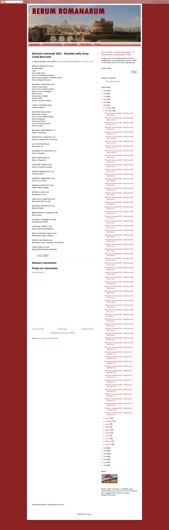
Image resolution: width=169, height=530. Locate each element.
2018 (105, 454)
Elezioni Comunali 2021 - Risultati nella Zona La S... (119, 147)
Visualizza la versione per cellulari (63, 333)
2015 (105, 462)
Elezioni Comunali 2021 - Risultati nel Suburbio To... (118, 371)
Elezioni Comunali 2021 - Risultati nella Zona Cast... (119, 165)
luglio (107, 427)
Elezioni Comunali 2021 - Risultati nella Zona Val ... (119, 343)
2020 (105, 448)
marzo (107, 439)
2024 (105, 97)
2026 (105, 91)
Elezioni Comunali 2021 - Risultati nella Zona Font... (119, 236)
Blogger (89, 514)
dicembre (108, 108)
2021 (105, 105)
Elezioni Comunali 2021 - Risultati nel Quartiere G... (118, 395)
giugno (108, 430)
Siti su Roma (85, 44)
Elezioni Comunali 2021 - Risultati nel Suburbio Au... (118, 357)
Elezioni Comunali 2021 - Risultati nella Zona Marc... (119, 334)
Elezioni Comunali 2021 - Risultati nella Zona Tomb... (119, 137)
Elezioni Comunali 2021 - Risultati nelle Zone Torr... (119, 222)
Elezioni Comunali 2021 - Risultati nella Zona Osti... (119, 184)
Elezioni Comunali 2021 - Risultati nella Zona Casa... (119, 161)
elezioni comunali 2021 (65, 61)
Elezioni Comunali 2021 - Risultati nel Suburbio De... (118, 348)
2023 (105, 99)
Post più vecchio (87, 329)
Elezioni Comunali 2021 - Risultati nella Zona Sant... (119, 156)
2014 (105, 465)
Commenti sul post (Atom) (48, 338)
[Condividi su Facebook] (45, 255)
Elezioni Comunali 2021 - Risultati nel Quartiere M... (118, 409)
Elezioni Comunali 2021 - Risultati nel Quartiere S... (118, 400)
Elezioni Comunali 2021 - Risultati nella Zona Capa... (119, 264)
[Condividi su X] (42, 255)
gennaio (108, 444)
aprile (107, 436)
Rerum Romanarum (113, 81)
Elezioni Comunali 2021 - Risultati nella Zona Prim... (119, 114)
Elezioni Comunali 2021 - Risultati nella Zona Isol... (119, 128)
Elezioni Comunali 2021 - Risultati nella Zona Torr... (119, 250)
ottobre (108, 418)
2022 (105, 102)
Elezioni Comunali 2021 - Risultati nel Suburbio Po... (118, 367)
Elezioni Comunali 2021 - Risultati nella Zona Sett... (119, 320)
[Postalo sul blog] (40, 255)
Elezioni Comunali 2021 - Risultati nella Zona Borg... (119, 283)
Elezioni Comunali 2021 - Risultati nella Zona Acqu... (119, 306)
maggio (108, 433)
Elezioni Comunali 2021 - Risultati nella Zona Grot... (119, 123)
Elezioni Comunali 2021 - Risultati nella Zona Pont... (119, 175)
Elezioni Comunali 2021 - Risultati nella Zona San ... (119, 297)
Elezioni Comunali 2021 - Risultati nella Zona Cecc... (119, 245)
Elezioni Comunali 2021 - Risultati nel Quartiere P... (118, 404)
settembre (109, 421)
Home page (34, 44)
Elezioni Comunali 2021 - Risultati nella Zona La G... (119, 133)
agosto (107, 424)
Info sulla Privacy (38, 272)
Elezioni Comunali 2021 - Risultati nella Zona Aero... (119, 254)
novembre (109, 111)
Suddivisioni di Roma (52, 44)
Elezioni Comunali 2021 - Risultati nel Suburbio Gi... (118, 362)
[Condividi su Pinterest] (47, 255)
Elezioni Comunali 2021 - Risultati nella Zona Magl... (119, 179)
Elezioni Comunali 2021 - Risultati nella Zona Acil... (119, 194)
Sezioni (98, 44)
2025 (105, 94)
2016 (105, 460)
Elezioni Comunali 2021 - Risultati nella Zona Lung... (119, 301)
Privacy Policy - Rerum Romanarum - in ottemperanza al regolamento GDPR (117, 53)
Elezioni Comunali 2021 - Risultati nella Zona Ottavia (119, 151)
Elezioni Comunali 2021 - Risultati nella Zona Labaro (119, 119)
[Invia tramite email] (38, 255)
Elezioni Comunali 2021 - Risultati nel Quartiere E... (118, 390)
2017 (105, 457)
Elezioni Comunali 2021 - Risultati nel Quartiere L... (118, 376)
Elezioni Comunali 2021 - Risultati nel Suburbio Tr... (118, 353)
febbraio (108, 441)
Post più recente (38, 329)
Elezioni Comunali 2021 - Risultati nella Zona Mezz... (119, 203)
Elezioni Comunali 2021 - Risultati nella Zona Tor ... (119, 217)
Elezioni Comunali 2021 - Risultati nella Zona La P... (119, 170)
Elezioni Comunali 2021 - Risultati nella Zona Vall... (119, 231)
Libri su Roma (71, 44)
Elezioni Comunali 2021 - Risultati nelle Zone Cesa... (119, 142)
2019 (105, 451)
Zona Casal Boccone (85, 61)
